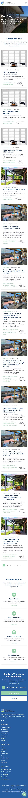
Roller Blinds (4, 729)
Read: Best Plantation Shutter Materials (8, 122)
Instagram (5, 774)
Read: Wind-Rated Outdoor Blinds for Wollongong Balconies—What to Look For (10, 423)
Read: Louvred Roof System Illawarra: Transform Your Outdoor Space (10, 511)
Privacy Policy (8, 789)
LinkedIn (5, 776)
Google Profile (6, 779)
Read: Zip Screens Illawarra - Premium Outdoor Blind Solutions (10, 241)
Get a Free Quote (14, 693)
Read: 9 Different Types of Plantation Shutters (9, 83)
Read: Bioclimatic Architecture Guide (7, 198)
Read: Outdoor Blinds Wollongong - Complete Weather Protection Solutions (10, 285)
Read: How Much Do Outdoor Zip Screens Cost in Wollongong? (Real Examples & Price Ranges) (10, 379)
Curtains (3, 738)
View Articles (14, 605)
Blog (2, 756)
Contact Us (14, 698)
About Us (3, 749)
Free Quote (4, 762)
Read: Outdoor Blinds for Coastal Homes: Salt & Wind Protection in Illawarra (10, 467)
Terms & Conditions (18, 789)
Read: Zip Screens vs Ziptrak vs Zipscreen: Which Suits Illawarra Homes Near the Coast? (10, 332)
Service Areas (4, 753)
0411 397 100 (7, 769)
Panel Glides (4, 736)
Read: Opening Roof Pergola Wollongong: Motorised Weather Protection (10, 556)
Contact (3, 760)
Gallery (3, 751)
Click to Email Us (7, 772)
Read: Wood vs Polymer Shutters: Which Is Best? (9, 161)
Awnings (3, 740)
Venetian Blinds (5, 731)
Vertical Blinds (4, 734)
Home (2, 747)
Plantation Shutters (6, 727)
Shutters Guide (5, 758)
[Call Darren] (24, 794)
